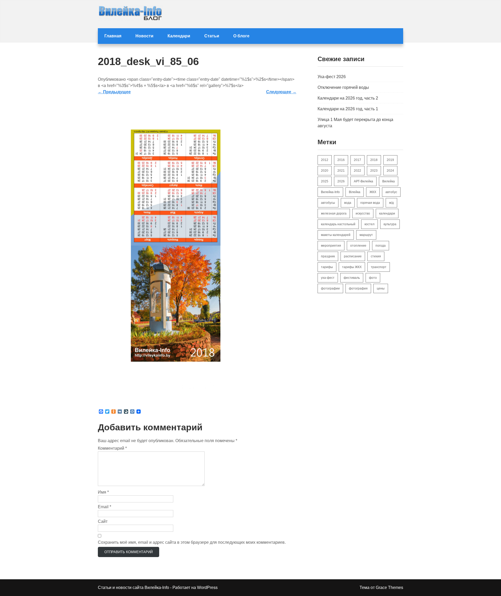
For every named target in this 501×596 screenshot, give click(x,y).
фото (373, 278)
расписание (353, 256)
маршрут (366, 235)
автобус (391, 192)
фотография (358, 288)
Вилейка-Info (330, 192)
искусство (363, 213)
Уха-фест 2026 (332, 76)
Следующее (281, 92)
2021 (341, 170)
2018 (374, 160)
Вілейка (354, 192)
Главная (112, 36)
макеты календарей (335, 235)
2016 (341, 160)
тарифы (327, 267)
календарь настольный (338, 224)
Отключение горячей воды (343, 87)
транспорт (378, 267)
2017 (357, 160)
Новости (144, 36)
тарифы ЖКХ (352, 267)
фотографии (330, 288)
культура (390, 224)
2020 (324, 170)
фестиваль (352, 278)
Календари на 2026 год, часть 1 (348, 109)
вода (347, 203)
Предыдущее (114, 92)
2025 (324, 181)
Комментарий (112, 448)
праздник (328, 256)
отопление (358, 245)
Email (104, 507)
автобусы (328, 203)
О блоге (241, 36)
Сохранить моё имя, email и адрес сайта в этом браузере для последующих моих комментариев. (192, 542)
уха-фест (328, 278)
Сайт (103, 521)
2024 (390, 170)
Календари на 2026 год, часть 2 (348, 98)
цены (381, 288)
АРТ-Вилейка (363, 181)
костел (369, 224)
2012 (324, 160)
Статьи (211, 36)
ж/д (391, 203)
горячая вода (370, 203)
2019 (390, 160)
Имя (103, 492)
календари (387, 213)
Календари (179, 36)
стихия (376, 256)
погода (380, 245)
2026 (341, 181)
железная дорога (334, 213)
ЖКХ (372, 192)
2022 (357, 170)
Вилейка (388, 181)
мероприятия (331, 245)
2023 (374, 170)
